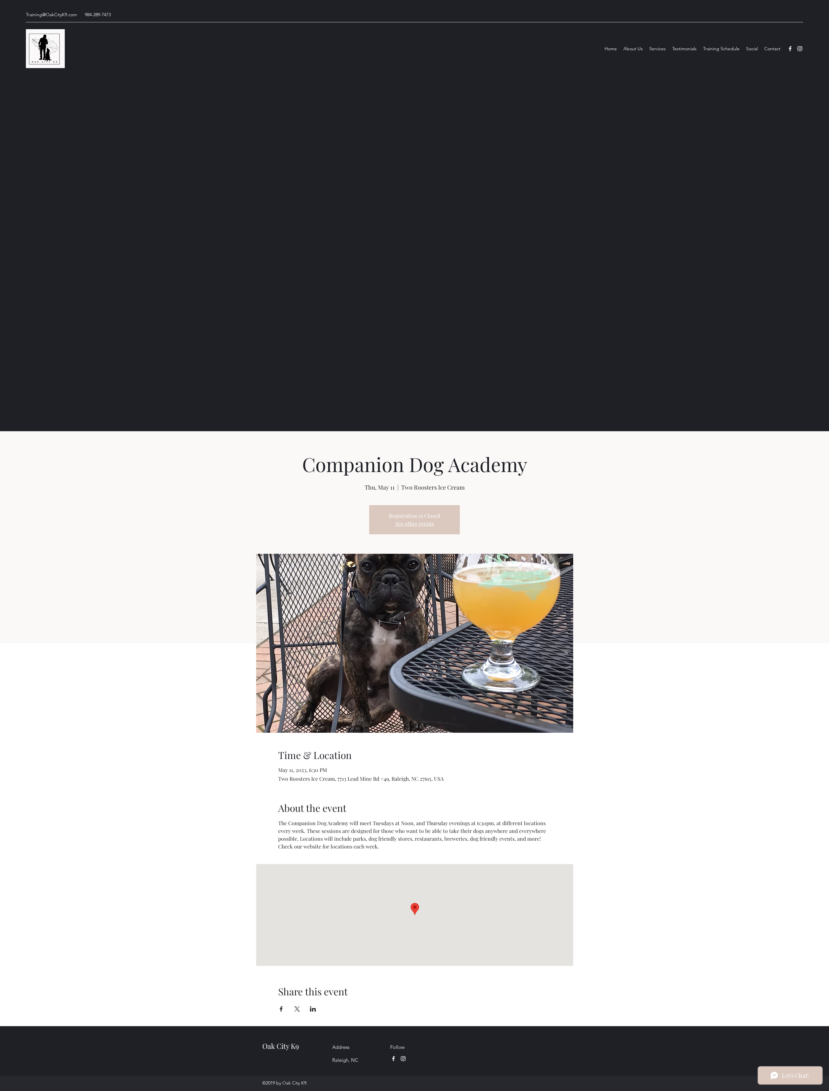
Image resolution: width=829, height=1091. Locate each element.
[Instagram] (800, 48)
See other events (414, 523)
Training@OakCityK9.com (51, 15)
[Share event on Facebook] (281, 1009)
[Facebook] (790, 48)
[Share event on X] (297, 1009)
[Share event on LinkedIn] (313, 1009)
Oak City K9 (280, 1046)
